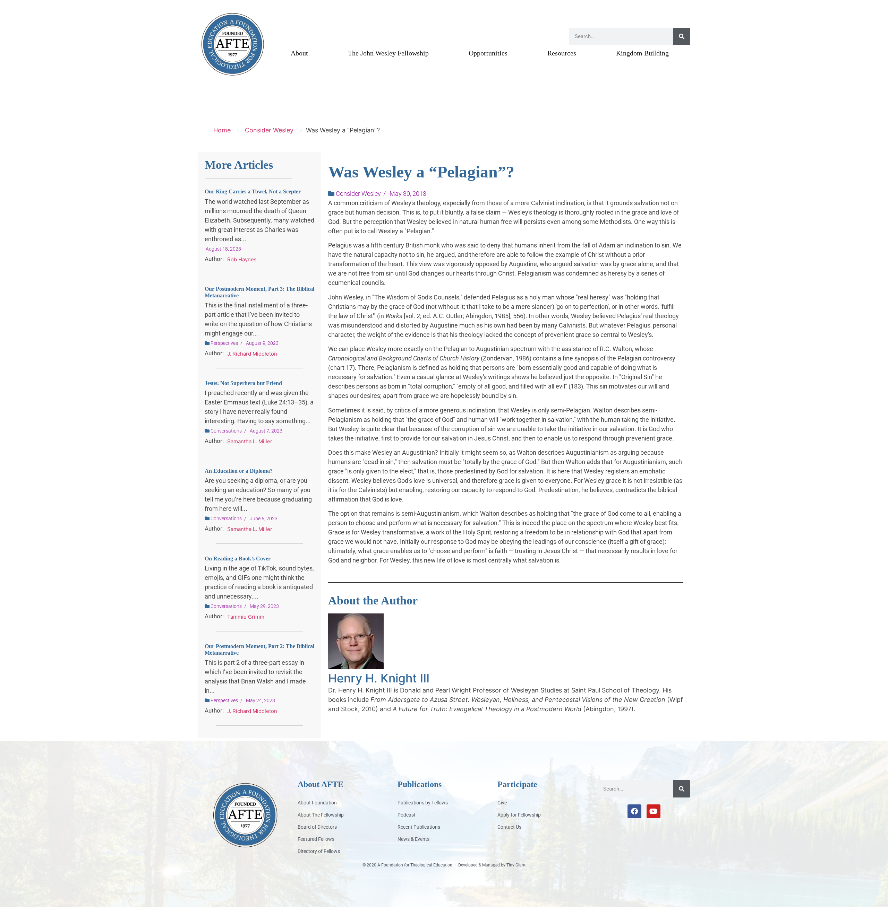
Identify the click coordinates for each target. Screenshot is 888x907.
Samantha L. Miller (249, 441)
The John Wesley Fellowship (388, 53)
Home (222, 130)
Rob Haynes (242, 259)
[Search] (681, 36)
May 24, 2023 (260, 700)
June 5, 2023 (264, 518)
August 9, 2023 (262, 343)
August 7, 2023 (266, 431)
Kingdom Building (642, 53)
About (299, 53)
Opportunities (488, 53)
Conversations (226, 431)
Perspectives (224, 343)
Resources (561, 53)
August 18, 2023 (223, 249)
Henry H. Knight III (378, 678)
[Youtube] (653, 811)
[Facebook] (634, 811)
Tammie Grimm (245, 616)
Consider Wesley (269, 130)
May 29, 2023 (264, 606)
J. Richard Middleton (252, 353)
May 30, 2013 (408, 193)
